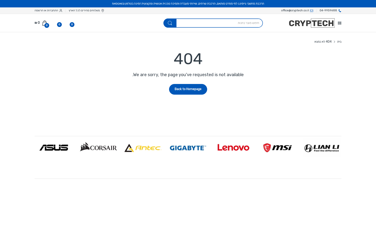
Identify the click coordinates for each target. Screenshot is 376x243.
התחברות (52, 10)
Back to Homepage (188, 89)
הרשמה (39, 10)
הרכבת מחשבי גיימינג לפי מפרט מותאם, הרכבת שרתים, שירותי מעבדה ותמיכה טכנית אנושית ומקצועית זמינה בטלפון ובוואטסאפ (188, 3)
